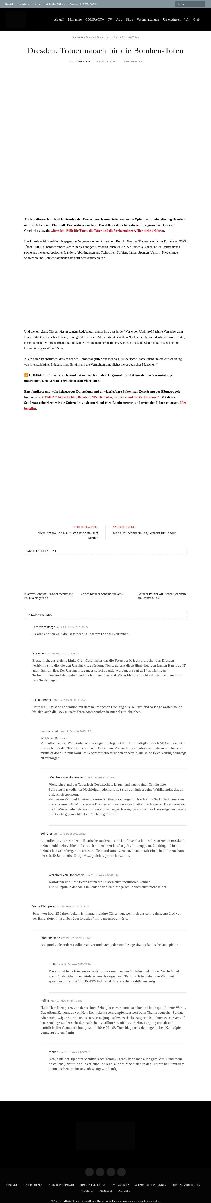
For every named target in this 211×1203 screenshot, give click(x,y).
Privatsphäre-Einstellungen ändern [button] (141, 1200)
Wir (186, 19)
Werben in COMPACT (83, 4)
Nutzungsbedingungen (150, 1185)
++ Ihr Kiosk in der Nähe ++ (50, 4)
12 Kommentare (132, 61)
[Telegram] (12, 222)
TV (110, 19)
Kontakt (9, 4)
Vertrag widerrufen (185, 1185)
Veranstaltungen (148, 19)
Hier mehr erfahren (150, 230)
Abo (119, 19)
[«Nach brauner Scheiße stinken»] (105, 575)
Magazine (75, 19)
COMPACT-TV (83, 61)
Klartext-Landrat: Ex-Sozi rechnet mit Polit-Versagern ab (48, 596)
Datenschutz (120, 1185)
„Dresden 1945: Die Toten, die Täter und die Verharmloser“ (93, 230)
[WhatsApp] (12, 253)
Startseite (77, 37)
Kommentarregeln (93, 1185)
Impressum (106, 1191)
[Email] (12, 243)
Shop (129, 19)
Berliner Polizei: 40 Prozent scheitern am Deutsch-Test (162, 596)
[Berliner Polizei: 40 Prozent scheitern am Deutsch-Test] (162, 575)
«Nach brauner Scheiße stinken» (102, 594)
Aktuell (59, 19)
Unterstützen (172, 19)
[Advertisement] (105, 295)
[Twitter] (12, 232)
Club (196, 19)
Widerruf (87, 1191)
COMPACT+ (94, 19)
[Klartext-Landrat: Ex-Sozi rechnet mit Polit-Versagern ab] (48, 575)
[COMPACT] (15, 19)
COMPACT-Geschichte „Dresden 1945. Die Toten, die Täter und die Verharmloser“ (101, 397)
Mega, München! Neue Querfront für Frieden (145, 533)
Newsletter (24, 4)
